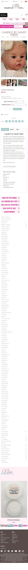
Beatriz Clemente (5, 230)
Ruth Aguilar (4, 247)
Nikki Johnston (4, 412)
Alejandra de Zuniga (6, 228)
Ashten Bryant (4, 360)
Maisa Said (4, 255)
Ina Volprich (4, 333)
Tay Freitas (4, 349)
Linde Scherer (4, 335)
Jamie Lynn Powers (5, 343)
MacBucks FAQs (15, 541)
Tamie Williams (4, 234)
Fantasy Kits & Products (6, 441)
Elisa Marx (4, 379)
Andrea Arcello (5, 324)
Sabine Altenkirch (5, 289)
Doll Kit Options (4, 435)
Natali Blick (4, 408)
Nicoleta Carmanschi (6, 318)
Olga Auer (4, 410)
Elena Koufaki (4, 240)
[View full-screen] (25, 42)
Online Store (3, 534)
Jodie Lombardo (5, 347)
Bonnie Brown (4, 366)
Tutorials (13, 542)
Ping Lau (3, 414)
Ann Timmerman (5, 339)
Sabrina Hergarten (5, 301)
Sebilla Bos (4, 423)
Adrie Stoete (4, 261)
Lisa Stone (4, 351)
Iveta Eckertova (5, 356)
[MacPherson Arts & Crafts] (14, 8)
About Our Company (5, 537)
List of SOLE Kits (4, 462)
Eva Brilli (3, 278)
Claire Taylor (4, 253)
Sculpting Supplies (4, 452)
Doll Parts (3, 437)
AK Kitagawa (4, 310)
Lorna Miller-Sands (5, 251)
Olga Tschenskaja (5, 272)
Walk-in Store (3, 539)
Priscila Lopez (4, 257)
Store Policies (14, 536)
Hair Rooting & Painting (6, 445)
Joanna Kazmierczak (6, 280)
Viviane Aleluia (4, 375)
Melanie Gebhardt (5, 370)
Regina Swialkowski (5, 416)
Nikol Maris (4, 303)
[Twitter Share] (13, 121)
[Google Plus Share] (9, 121)
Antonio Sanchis (5, 326)
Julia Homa (4, 322)
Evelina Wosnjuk (5, 383)
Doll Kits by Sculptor (15, 36)
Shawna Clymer (5, 425)
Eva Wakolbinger (5, 364)
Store (8, 36)
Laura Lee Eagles (5, 396)
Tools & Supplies (4, 456)
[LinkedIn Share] (16, 121)
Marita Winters (5, 400)
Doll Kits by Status (5, 431)
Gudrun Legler (4, 385)
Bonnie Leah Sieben (5, 263)
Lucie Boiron (4, 328)
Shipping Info (14, 537)
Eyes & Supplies (4, 439)
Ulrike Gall (4, 297)
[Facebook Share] (6, 121)
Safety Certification (4, 542)
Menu (4, 15)
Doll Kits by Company (5, 224)
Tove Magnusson (5, 345)
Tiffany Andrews (5, 245)
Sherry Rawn (4, 291)
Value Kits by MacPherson (6, 219)
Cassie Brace (4, 266)
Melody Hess (4, 404)
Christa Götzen (5, 268)
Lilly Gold (3, 316)
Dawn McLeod (4, 274)
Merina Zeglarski (5, 419)
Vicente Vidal (4, 368)
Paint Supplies (4, 447)
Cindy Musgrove (5, 270)
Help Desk (14, 534)
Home (3, 36)
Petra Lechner (4, 286)
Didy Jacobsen (4, 377)
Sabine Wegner (5, 249)
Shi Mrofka (4, 293)
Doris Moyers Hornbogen (7, 331)
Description (5, 129)
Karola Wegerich (5, 393)
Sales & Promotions (5, 450)
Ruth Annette (4, 341)
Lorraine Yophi (5, 395)
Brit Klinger (4, 264)
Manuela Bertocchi (5, 354)
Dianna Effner (4, 337)
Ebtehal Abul (4, 308)
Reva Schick (4, 418)
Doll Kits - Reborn (4, 220)
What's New (3, 460)
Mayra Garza (4, 358)
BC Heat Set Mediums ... (18, 520)
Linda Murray (4, 402)
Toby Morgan (4, 295)
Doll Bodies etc (4, 222)
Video (17, 129)
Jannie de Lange (5, 391)
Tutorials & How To (5, 458)
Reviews (12, 129)
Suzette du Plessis (5, 299)
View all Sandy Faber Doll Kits (9, 166)
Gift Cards (3, 443)
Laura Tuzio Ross (5, 398)
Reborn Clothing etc (5, 448)
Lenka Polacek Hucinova (6, 312)
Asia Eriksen (4, 314)
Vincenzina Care (5, 381)
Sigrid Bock (4, 362)
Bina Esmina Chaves (5, 243)
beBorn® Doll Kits (4, 433)
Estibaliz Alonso (5, 236)
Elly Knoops (4, 276)
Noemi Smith (4, 330)
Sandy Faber (24, 36)
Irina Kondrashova (5, 241)
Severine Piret (4, 320)
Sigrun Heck (4, 389)
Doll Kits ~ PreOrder (5, 217)
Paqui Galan (4, 232)
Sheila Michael (4, 427)
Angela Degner (5, 238)
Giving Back (3, 548)
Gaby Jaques (4, 259)
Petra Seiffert (4, 287)
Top (26, 25)
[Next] (24, 52)
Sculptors (2, 541)
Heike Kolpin (4, 387)
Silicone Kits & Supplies (5, 454)
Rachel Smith (4, 352)
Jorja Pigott (4, 282)
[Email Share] (22, 121)
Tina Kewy (4, 429)
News (2, 536)
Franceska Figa (4, 406)
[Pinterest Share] (19, 121)
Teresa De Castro (5, 372)
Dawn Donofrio (5, 374)
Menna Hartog (5, 284)
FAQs (13, 539)
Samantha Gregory (5, 307)
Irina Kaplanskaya (5, 305)
